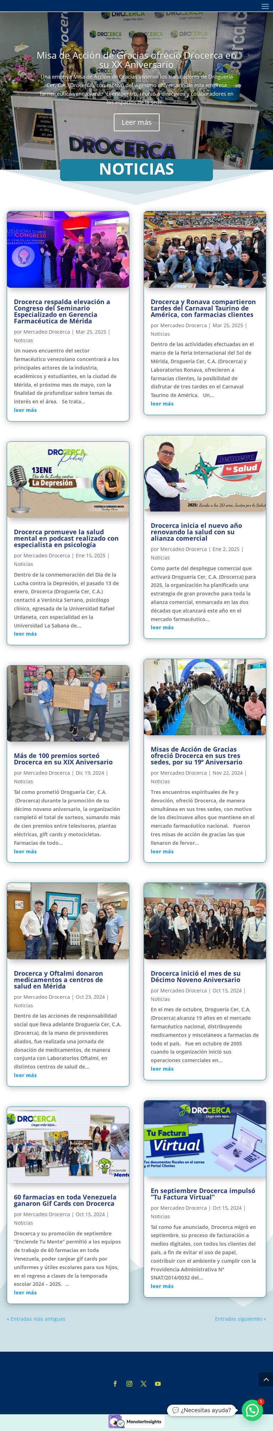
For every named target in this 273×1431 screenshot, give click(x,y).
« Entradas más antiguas (36, 1318)
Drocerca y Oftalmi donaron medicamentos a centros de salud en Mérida (58, 979)
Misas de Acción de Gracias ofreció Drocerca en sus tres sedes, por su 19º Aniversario (196, 755)
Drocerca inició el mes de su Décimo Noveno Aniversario (196, 976)
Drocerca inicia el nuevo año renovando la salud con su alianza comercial (196, 531)
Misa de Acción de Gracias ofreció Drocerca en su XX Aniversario (136, 60)
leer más (25, 410)
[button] (252, 1410)
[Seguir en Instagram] (129, 1383)
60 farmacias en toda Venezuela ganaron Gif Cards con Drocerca (65, 1200)
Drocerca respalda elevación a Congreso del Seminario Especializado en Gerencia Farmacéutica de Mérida (62, 311)
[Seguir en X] (143, 1383)
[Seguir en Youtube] (158, 1383)
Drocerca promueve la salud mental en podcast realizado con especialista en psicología (66, 538)
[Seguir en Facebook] (115, 1383)
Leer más (137, 122)
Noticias (23, 340)
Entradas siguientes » (240, 1318)
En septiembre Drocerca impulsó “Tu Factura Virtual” (203, 1193)
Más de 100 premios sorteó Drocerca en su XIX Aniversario (63, 758)
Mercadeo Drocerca (46, 331)
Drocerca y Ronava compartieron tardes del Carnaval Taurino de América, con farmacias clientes (203, 308)
